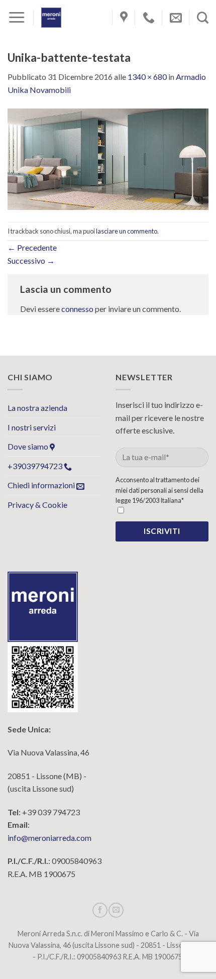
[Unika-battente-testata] (108, 158)
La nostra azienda (37, 407)
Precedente (32, 247)
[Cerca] (202, 18)
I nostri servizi (32, 427)
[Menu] (17, 18)
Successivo (31, 260)
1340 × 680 (147, 76)
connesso (77, 308)
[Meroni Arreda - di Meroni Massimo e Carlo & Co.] (51, 17)
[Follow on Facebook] (99, 910)
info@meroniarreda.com (49, 837)
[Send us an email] (116, 910)
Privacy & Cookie (37, 504)
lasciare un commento (126, 231)
